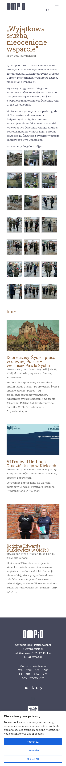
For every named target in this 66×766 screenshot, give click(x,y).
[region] (33, 738)
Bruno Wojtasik (38, 369)
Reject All (33, 759)
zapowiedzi (14, 377)
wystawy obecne (40, 373)
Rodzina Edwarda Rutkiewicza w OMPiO (28, 548)
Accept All (33, 741)
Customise (33, 750)
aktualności (28, 55)
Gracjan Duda (37, 554)
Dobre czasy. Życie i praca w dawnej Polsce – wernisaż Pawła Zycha (31, 361)
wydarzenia (37, 473)
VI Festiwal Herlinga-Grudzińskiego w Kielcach (31, 463)
